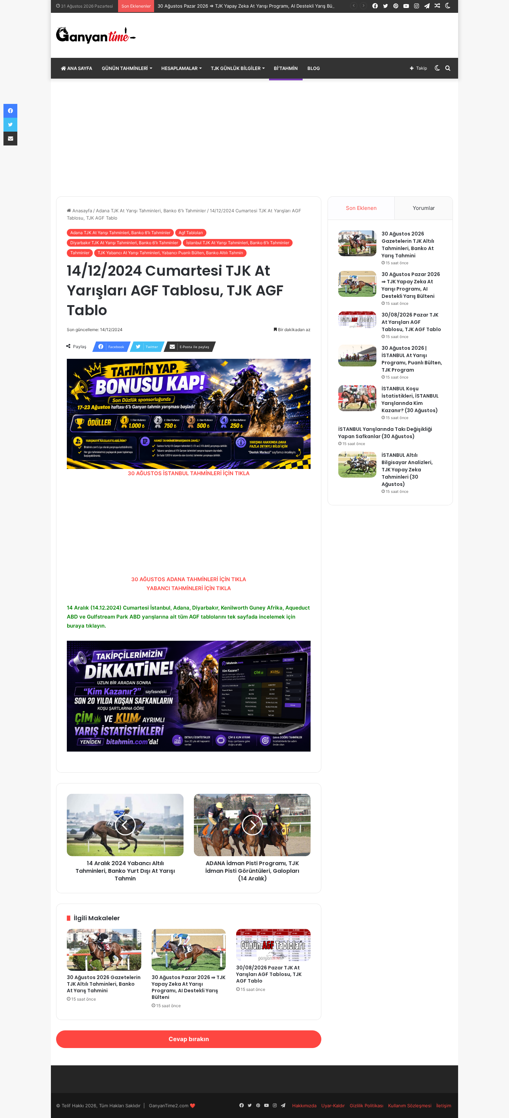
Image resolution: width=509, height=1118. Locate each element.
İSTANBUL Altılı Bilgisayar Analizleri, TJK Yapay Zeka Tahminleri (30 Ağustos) (407, 470)
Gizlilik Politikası (366, 1105)
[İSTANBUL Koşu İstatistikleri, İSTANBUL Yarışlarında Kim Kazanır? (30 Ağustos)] (357, 398)
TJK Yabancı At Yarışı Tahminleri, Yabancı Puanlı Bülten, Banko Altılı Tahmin (170, 252)
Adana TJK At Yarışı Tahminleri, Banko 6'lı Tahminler (151, 210)
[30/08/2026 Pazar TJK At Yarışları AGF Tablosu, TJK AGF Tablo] (273, 945)
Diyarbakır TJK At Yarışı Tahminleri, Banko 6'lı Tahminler (124, 242)
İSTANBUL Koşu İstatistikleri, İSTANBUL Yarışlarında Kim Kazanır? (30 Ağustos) (410, 399)
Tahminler (79, 252)
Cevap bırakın (189, 1039)
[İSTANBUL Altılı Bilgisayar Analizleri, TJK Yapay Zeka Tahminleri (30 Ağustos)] (357, 465)
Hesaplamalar (179, 68)
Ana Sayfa (79, 68)
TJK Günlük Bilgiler (235, 68)
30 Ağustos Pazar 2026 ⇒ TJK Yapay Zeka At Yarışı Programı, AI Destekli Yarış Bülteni (250, 6)
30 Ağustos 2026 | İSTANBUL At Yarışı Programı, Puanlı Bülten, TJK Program (412, 359)
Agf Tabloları (191, 232)
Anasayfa (81, 210)
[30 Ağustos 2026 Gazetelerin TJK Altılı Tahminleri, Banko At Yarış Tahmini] (104, 950)
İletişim (443, 1105)
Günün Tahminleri (125, 68)
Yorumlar (424, 208)
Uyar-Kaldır (333, 1105)
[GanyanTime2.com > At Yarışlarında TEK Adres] (96, 35)
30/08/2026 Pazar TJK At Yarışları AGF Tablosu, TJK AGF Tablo (269, 974)
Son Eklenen (361, 208)
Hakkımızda (304, 1105)
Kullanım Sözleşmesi (409, 1105)
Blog (313, 68)
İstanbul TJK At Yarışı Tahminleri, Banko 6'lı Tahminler (237, 242)
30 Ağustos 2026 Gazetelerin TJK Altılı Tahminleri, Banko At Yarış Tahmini (104, 984)
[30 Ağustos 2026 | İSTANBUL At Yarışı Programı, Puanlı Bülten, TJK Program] (357, 355)
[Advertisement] (254, 137)
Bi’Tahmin (286, 68)
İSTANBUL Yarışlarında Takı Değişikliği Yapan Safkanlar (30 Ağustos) (385, 433)
